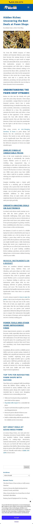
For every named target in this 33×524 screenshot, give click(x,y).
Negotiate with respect (11, 403)
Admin (7, 28)
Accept (16, 517)
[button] (30, 501)
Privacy (17, 521)
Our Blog (20, 28)
